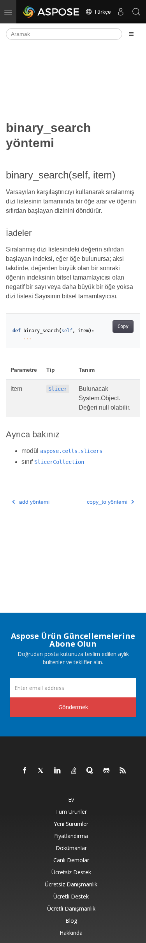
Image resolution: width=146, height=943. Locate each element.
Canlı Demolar (71, 860)
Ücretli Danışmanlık (71, 908)
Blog (71, 920)
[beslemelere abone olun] (123, 771)
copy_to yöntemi (107, 502)
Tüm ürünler (71, 811)
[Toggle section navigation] (131, 34)
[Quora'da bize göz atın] (90, 771)
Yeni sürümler (71, 823)
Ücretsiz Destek (71, 872)
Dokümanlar (71, 848)
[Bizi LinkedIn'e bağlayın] (58, 771)
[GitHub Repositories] (107, 771)
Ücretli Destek (71, 896)
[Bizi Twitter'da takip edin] (41, 771)
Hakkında (71, 932)
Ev (71, 799)
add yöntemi (34, 502)
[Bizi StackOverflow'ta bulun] (74, 771)
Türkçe (101, 12)
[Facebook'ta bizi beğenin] (25, 771)
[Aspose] (51, 11)
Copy (123, 326)
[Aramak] (136, 11)
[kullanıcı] (120, 11)
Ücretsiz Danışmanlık (71, 884)
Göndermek (73, 707)
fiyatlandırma (71, 836)
